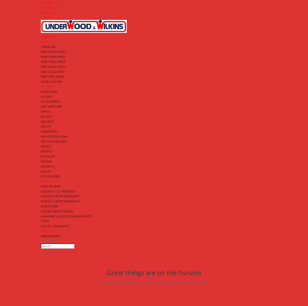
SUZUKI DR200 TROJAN (57, 211)
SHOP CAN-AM (51, 82)
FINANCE (47, 7)
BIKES (45, 42)
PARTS (45, 181)
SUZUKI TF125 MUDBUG (58, 191)
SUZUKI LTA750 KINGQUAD (60, 196)
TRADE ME (48, 47)
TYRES (45, 221)
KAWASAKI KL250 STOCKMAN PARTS (66, 216)
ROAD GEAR (49, 92)
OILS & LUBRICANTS (55, 226)
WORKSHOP (49, 37)
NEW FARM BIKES (53, 57)
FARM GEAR (49, 131)
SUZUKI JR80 (49, 206)
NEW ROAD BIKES (53, 67)
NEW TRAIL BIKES (53, 62)
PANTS (45, 112)
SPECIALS (47, 12)
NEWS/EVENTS (51, 236)
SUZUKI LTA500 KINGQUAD (60, 201)
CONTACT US (50, 2)
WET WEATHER (51, 106)
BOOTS (46, 126)
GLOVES (46, 97)
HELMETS (47, 122)
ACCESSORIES (50, 101)
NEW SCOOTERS (52, 72)
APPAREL (47, 87)
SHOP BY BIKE (51, 186)
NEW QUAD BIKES (53, 52)
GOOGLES (48, 156)
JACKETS (47, 117)
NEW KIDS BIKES (52, 77)
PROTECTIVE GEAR (54, 141)
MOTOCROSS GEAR (54, 136)
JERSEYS (46, 151)
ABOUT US (48, 231)
